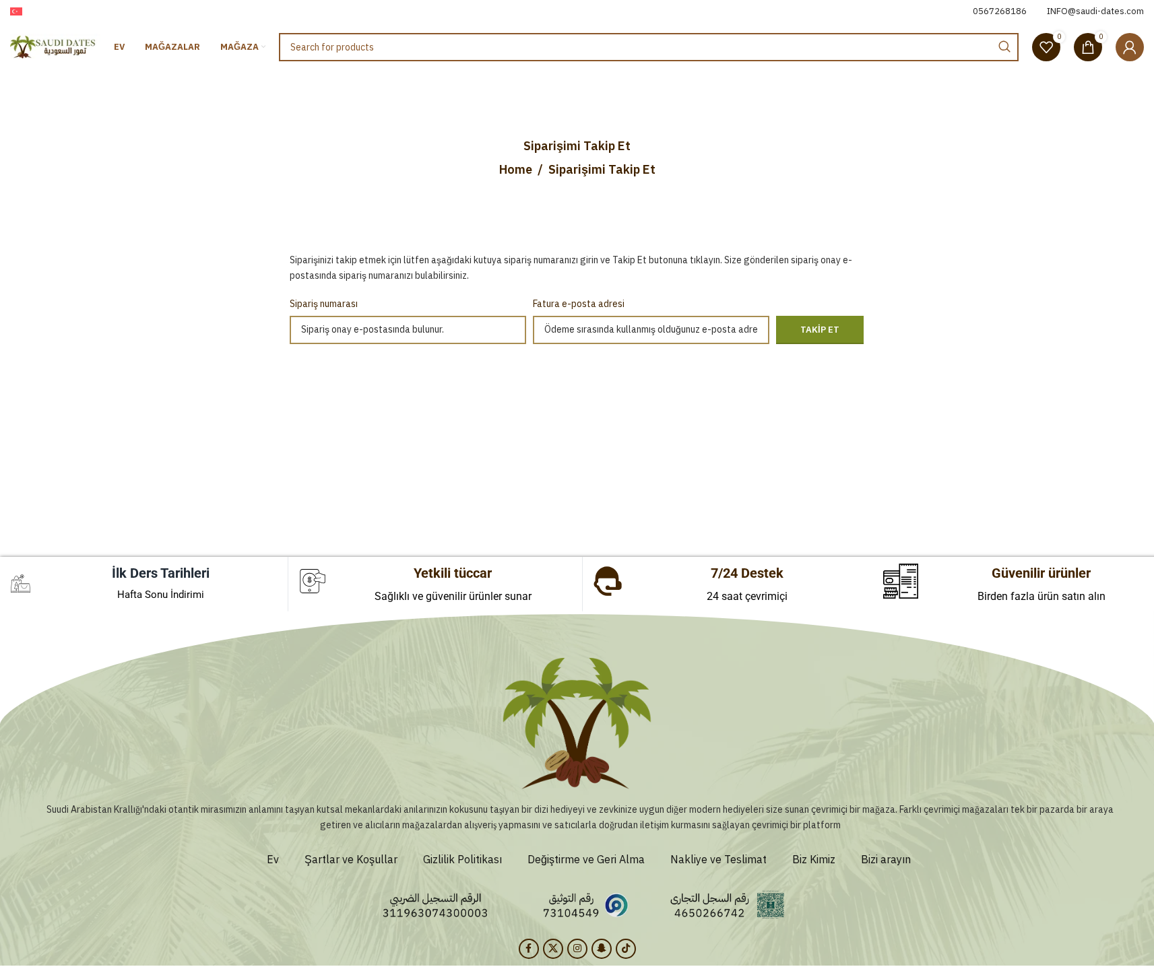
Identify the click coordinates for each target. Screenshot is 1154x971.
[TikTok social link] (626, 949)
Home (515, 169)
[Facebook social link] (529, 949)
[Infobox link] (1000, 12)
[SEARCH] (1004, 47)
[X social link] (553, 949)
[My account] (1130, 47)
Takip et (819, 329)
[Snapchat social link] (601, 949)
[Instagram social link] (577, 949)
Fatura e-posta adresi (578, 304)
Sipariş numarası (324, 304)
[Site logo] (55, 47)
